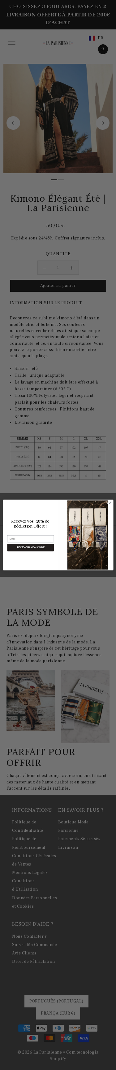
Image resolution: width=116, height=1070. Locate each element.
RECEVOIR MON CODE (30, 547)
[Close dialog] (109, 503)
